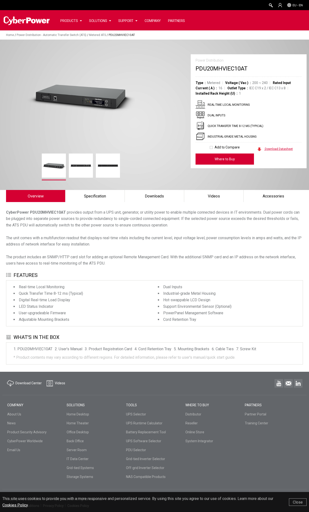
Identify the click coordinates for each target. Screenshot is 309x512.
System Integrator (199, 441)
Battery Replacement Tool (146, 432)
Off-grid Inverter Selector (145, 468)
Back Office (75, 441)
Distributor (193, 414)
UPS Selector (136, 414)
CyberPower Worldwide (25, 441)
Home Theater (78, 423)
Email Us (13, 450)
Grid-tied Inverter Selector (145, 459)
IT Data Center (78, 459)
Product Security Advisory (27, 432)
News (11, 423)
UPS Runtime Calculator (144, 423)
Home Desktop (78, 414)
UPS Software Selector (143, 441)
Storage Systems (80, 477)
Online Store (194, 432)
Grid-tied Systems (80, 468)
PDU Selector (136, 450)
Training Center (256, 423)
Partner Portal (255, 414)
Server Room (77, 450)
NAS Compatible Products (146, 477)
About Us (14, 414)
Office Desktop (78, 432)
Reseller (191, 423)
